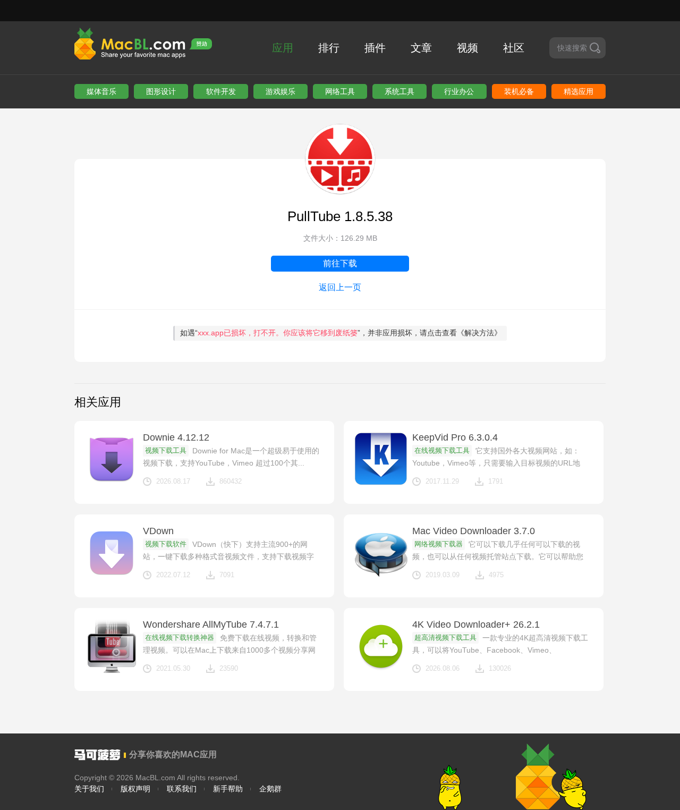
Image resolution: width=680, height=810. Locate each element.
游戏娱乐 (280, 91)
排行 (328, 48)
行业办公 (459, 91)
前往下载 (340, 263)
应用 (282, 48)
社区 (513, 48)
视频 (467, 48)
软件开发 (221, 91)
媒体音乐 (101, 91)
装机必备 (519, 91)
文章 (421, 48)
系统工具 (399, 91)
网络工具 (340, 91)
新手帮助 (228, 788)
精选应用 (578, 91)
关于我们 (89, 788)
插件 (375, 48)
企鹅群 (270, 788)
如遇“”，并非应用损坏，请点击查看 (341, 332)
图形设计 (161, 91)
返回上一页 (340, 287)
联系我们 (182, 788)
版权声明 (135, 788)
